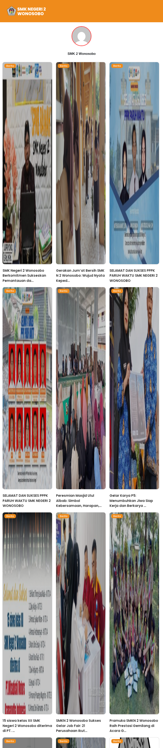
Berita (10, 66)
